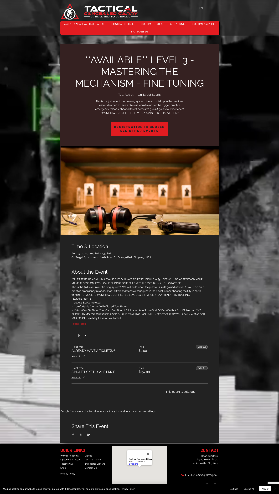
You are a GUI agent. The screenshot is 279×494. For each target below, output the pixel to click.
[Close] (275, 488)
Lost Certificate (93, 459)
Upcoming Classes (70, 459)
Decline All (248, 488)
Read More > (79, 323)
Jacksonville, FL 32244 (205, 463)
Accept (265, 488)
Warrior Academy (69, 455)
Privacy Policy (67, 473)
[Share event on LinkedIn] (88, 435)
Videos (88, 455)
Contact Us (91, 468)
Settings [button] (234, 488)
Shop (63, 468)
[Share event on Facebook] (73, 435)
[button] (203, 24)
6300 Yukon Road (207, 459)
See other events (139, 131)
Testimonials (66, 463)
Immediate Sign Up (95, 463)
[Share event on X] (81, 435)
